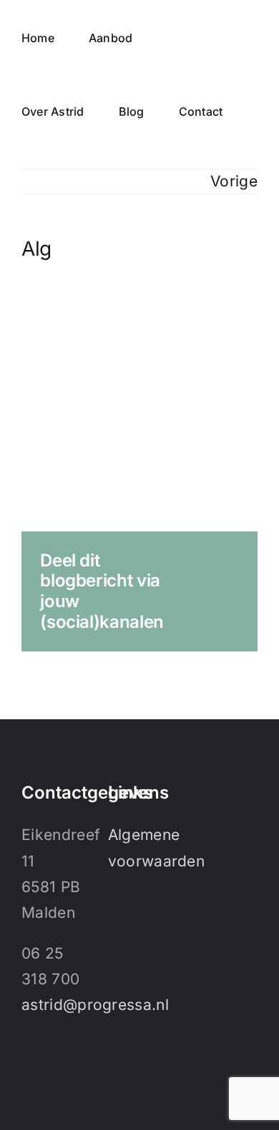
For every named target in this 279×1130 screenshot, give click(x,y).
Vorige (234, 181)
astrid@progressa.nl (95, 1005)
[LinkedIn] (28, 1065)
